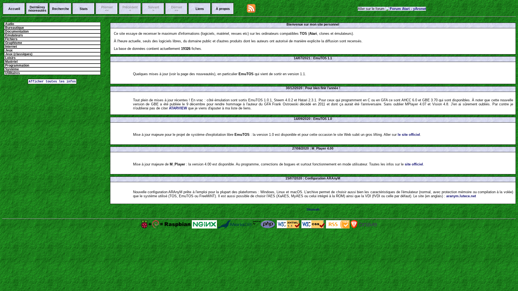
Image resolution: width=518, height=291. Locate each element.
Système (11, 69)
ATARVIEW (178, 108)
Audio (9, 24)
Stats (84, 9)
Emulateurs (13, 35)
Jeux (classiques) (18, 54)
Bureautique (14, 27)
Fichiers (11, 39)
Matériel (11, 61)
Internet (10, 46)
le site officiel (409, 135)
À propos (223, 9)
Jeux (8, 50)
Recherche (60, 9)
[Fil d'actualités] (251, 11)
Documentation (16, 31)
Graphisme (13, 42)
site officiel (414, 164)
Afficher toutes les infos (52, 81)
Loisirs (10, 58)
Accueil (14, 9)
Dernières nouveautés (37, 9)
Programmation (16, 65)
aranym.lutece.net (461, 196)
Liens (200, 9)
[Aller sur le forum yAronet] (406, 9)
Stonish (312, 209)
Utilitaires (12, 73)
